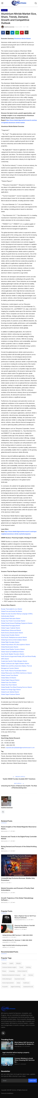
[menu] (2, 3)
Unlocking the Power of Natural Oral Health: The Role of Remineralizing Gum (19, 787)
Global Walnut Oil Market (8, 677)
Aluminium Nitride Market (22, 38)
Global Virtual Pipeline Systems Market (13, 649)
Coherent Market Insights (9, 967)
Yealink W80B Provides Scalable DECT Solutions (19, 779)
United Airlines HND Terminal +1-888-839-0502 (17, 935)
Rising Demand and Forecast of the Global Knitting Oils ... (19, 847)
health (11, 963)
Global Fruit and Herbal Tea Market (11, 611)
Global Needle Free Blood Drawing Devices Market (16, 687)
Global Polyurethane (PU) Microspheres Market (15, 644)
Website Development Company (11, 975)
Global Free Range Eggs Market (11, 689)
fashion (4, 963)
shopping (11, 971)
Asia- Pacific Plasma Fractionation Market (13, 670)
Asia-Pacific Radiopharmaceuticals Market (14, 637)
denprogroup (17, 1046)
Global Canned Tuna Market (9, 675)
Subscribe (33, 1080)
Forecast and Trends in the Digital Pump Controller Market (19, 837)
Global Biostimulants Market (9, 647)
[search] (35, 3)
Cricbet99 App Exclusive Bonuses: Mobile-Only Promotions (18, 879)
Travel (21, 967)
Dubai (18, 983)
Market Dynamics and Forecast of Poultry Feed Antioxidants (17, 889)
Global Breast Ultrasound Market (11, 630)
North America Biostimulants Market (12, 632)
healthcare (26, 983)
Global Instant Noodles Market (10, 635)
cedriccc (4, 947)
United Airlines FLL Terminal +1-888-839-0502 (17, 940)
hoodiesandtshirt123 (19, 919)
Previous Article (20, 776)
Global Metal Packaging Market (10, 625)
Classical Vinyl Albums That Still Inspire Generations (24, 926)
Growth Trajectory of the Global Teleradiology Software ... (17, 899)
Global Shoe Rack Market (9, 685)
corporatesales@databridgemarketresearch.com (20, 747)
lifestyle (18, 963)
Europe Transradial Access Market (11, 609)
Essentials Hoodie (19, 979)
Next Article (18, 783)
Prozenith (5, 986)
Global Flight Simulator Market (10, 642)
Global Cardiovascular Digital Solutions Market (15, 663)
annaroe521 (5, 937)
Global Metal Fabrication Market (10, 618)
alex (2, 882)
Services (30, 975)
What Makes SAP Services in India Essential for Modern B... (24, 1043)
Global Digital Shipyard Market (10, 680)
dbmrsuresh (4, 831)
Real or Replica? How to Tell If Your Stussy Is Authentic (25, 916)
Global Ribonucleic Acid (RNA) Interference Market (16, 673)
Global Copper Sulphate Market (10, 628)
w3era (15, 1064)
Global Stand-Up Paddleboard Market (12, 651)
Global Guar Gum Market (8, 682)
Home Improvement (8, 983)
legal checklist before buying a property (14, 945)
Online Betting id (6, 979)
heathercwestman (7, 807)
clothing (28, 967)
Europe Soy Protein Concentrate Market (13, 621)
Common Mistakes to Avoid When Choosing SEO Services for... (24, 1060)
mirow (16, 929)
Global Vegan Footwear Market (10, 694)
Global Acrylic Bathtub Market (10, 692)
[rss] (3, 1033)
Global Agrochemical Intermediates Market (14, 640)
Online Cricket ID (22, 971)
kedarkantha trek (28, 986)
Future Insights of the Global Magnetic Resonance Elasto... (18, 828)
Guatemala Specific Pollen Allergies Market (14, 661)
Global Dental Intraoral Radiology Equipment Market (16, 623)
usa (24, 975)
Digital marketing (15, 986)
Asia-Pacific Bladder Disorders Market (12, 654)
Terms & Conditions (7, 1093)
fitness (4, 971)
